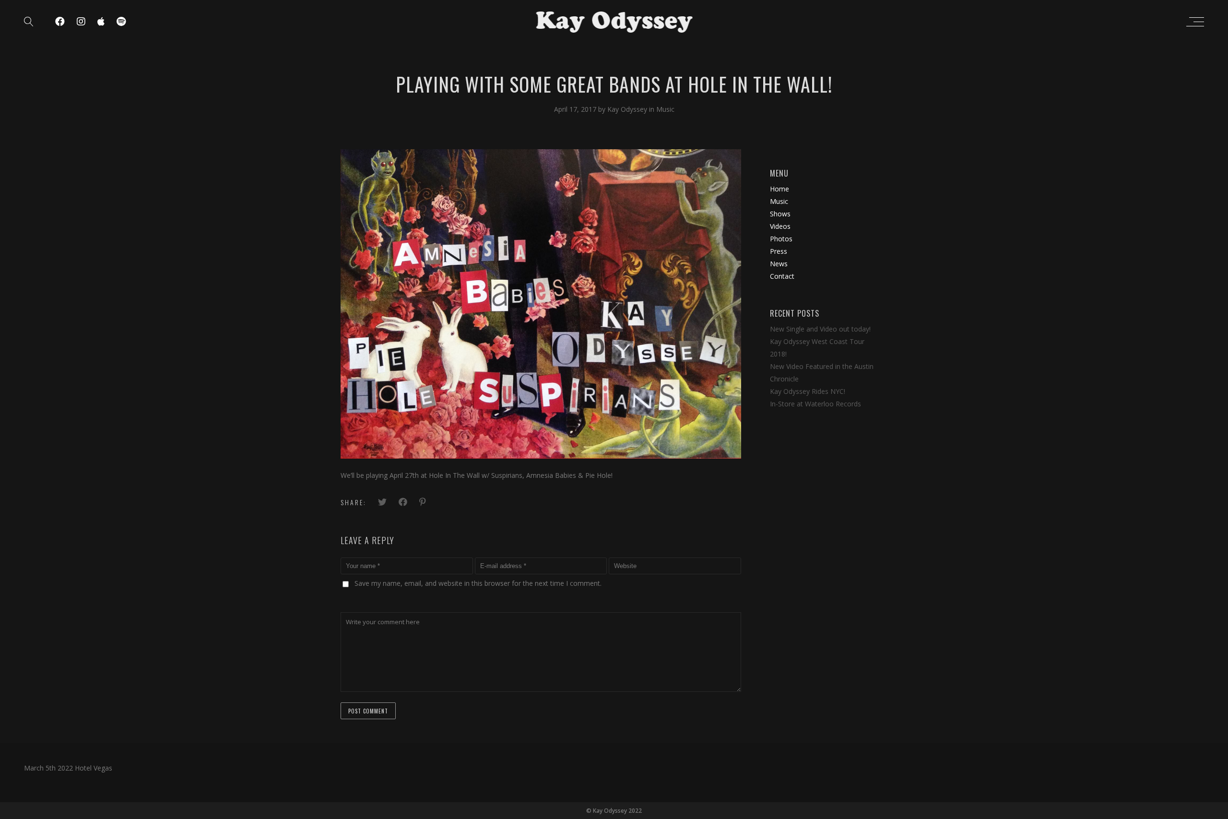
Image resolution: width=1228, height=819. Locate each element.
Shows (780, 213)
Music (665, 109)
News (779, 263)
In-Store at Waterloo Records (815, 403)
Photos (781, 238)
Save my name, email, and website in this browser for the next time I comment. (478, 583)
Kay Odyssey (628, 109)
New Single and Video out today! (820, 328)
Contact (782, 276)
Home (779, 188)
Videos (780, 226)
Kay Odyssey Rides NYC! (807, 391)
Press (778, 251)
